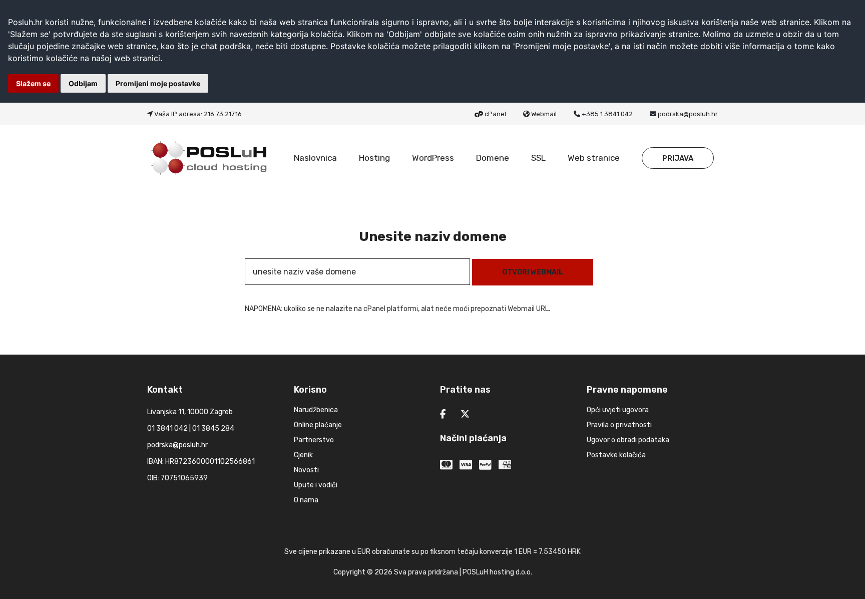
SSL (538, 158)
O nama (306, 500)
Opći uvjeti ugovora (618, 410)
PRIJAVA (677, 158)
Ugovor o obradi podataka (628, 440)
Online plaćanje (318, 425)
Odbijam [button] (83, 83)
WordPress (433, 158)
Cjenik (303, 455)
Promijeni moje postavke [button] (158, 83)
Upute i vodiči (315, 485)
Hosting (374, 158)
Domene (492, 158)
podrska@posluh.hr (688, 114)
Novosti (306, 470)
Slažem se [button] (33, 83)
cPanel (495, 114)
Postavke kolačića (616, 455)
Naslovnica (315, 158)
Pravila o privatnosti (619, 425)
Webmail (544, 114)
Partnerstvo (314, 440)
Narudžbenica (316, 410)
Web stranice (594, 158)
